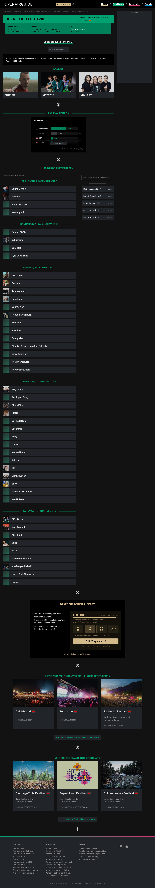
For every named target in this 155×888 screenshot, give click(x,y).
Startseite (7, 11)
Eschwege (85, 20)
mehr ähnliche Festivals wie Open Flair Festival (76, 737)
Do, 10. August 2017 (97, 196)
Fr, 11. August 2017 (97, 203)
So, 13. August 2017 (97, 217)
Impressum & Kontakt (88, 859)
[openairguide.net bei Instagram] (121, 847)
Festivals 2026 (19, 856)
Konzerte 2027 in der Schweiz (58, 873)
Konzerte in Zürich (54, 851)
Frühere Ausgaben (77, 30)
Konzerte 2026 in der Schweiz (58, 870)
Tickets (36, 32)
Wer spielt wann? (16, 32)
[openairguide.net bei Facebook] (127, 847)
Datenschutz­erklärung (88, 856)
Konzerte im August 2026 (57, 865)
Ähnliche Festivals (52, 32)
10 (78, 629)
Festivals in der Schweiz (23, 851)
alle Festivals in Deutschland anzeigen (76, 819)
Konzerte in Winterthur (55, 856)
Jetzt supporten (64, 4)
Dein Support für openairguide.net (93, 851)
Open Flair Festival (44, 11)
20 (89, 629)
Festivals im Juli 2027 (22, 865)
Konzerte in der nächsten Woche (59, 862)
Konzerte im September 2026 (58, 867)
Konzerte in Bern (53, 854)
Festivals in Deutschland (23, 854)
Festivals (17, 11)
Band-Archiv (75, 32)
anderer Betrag (113, 629)
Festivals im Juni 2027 (22, 862)
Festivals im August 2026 (23, 867)
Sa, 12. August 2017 (97, 210)
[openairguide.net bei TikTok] (133, 847)
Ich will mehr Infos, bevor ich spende (77, 654)
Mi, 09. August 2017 (97, 189)
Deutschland (28, 11)
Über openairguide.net (88, 848)
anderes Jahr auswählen (57, 49)
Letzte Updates (51, 30)
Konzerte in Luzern (54, 859)
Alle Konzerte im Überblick (57, 876)
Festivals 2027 (19, 859)
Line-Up (13, 30)
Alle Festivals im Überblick (24, 873)
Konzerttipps (51, 848)
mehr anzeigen (59, 143)
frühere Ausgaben (61, 11)
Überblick (37, 30)
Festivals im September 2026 (25, 870)
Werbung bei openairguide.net (92, 854)
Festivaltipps (18, 848)
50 (101, 629)
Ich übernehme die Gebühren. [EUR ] (91, 636)
